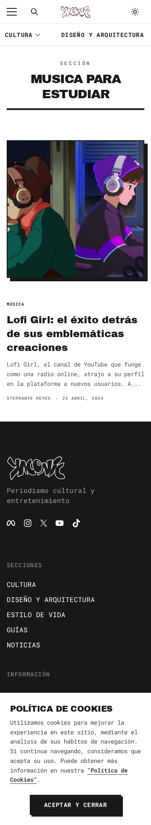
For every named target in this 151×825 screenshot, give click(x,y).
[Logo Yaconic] (75, 11)
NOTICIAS (23, 644)
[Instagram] (27, 523)
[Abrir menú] (16, 12)
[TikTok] (76, 523)
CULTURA (19, 35)
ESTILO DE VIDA (36, 614)
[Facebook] (11, 523)
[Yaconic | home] (75, 467)
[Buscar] (34, 12)
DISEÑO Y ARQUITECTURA (102, 35)
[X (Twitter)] (43, 523)
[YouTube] (59, 523)
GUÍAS (17, 629)
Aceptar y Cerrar (75, 805)
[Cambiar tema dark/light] (135, 12)
